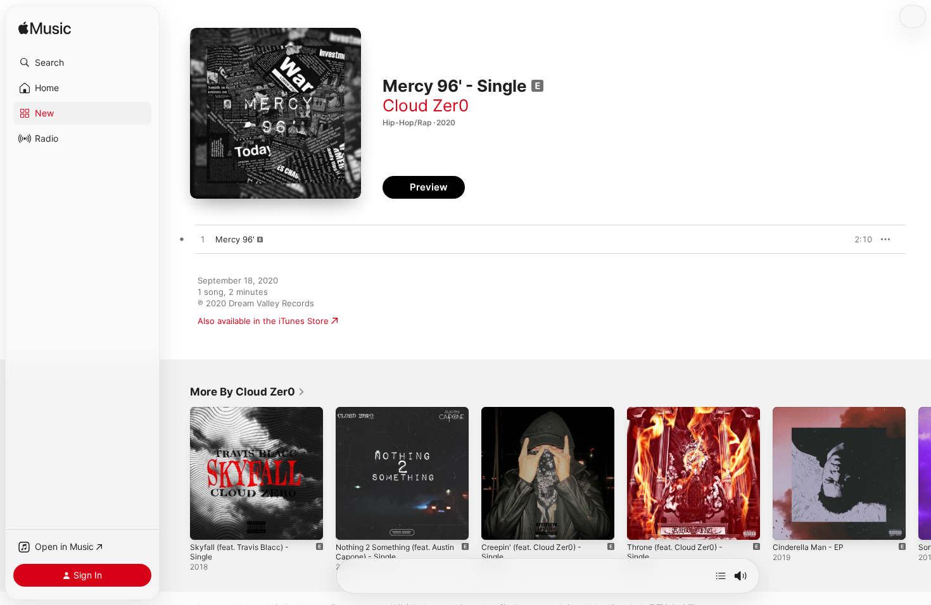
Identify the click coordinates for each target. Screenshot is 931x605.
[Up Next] (720, 576)
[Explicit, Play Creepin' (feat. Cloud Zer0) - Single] (497, 524)
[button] (82, 62)
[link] (247, 392)
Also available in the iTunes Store (263, 321)
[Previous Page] (177, 473)
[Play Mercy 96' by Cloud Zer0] (202, 240)
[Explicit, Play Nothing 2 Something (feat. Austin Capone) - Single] (351, 524)
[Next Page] (918, 473)
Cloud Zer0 (426, 105)
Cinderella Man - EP (812, 412)
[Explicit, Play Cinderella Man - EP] (788, 524)
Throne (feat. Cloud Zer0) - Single (681, 417)
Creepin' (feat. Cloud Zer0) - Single (537, 417)
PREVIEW (858, 239)
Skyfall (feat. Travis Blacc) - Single (243, 417)
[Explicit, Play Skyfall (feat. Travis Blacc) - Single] (205, 524)
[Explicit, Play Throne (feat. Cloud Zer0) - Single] (642, 524)
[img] (44, 29)
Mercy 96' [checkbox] (235, 239)
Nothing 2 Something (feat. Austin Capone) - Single (390, 417)
